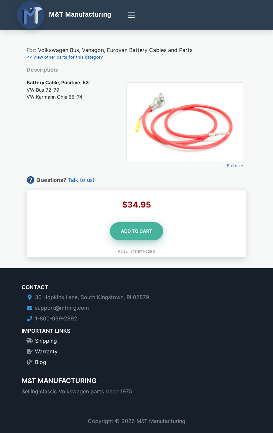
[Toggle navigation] (131, 15)
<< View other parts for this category (65, 57)
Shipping (46, 340)
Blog (40, 362)
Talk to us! (81, 180)
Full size (235, 165)
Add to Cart (136, 231)
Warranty (46, 351)
